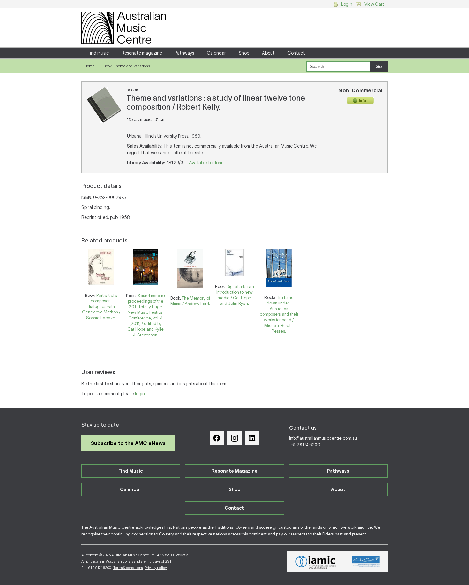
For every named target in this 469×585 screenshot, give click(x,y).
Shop (244, 53)
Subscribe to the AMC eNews (128, 443)
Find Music (130, 470)
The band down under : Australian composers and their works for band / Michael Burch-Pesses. (279, 314)
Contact (296, 53)
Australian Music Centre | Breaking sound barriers (123, 28)
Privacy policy (156, 568)
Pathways (184, 53)
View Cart (374, 4)
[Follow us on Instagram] (234, 438)
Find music (98, 53)
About (268, 53)
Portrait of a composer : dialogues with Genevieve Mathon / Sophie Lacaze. (101, 306)
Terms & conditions (128, 568)
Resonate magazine (142, 53)
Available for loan (206, 162)
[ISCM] (366, 562)
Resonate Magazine (234, 470)
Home (89, 66)
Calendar (216, 53)
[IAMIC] (315, 562)
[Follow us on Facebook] (217, 438)
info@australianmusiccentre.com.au (323, 438)
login (140, 393)
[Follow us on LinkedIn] (252, 438)
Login (346, 4)
